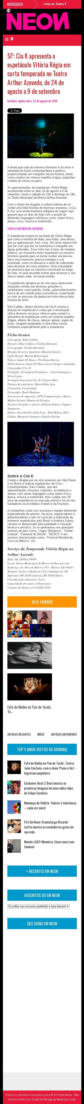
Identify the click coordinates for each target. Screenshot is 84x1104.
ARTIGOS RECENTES (19, 734)
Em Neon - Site (69, 1095)
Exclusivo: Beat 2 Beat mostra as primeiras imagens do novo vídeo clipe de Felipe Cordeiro (48, 788)
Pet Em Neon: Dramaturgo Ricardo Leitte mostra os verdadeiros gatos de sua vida (49, 826)
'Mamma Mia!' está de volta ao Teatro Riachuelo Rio (43, 4)
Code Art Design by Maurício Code (54, 1099)
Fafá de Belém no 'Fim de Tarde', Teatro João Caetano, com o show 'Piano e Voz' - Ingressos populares (50, 768)
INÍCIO (40, 734)
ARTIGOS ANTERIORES (64, 734)
